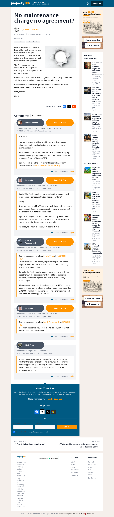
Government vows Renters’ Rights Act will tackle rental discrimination (97, 69)
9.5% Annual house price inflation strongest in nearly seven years (78, 445)
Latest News (72, 463)
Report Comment (61, 171)
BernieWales (48, 256)
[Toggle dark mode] (87, 3)
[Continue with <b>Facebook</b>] (37, 412)
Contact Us (74, 476)
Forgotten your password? (38, 432)
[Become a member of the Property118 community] (92, 22)
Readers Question (31, 29)
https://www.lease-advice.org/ (47, 165)
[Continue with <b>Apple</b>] (42, 412)
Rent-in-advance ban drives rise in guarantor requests (96, 197)
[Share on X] (69, 106)
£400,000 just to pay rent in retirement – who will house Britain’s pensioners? (97, 94)
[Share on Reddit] (74, 106)
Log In (67, 427)
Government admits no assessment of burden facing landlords (97, 119)
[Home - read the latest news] (48, 3)
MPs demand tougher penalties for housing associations (97, 249)
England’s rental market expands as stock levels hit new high (96, 174)
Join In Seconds (54, 399)
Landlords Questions (33, 42)
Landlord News (19, 42)
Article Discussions (74, 468)
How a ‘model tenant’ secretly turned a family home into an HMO (96, 142)
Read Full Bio (60, 122)
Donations (74, 473)
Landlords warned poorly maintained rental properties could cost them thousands (96, 223)
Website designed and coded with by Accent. (76, 514)
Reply (71, 171)
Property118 (37, 514)
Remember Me (21, 432)
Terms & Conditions (92, 463)
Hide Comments (38, 115)
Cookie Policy (90, 474)
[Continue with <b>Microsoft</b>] (53, 412)
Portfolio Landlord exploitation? (31, 444)
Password (38, 423)
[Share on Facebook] (64, 106)
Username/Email (19, 423)
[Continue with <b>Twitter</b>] (48, 412)
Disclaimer (92, 478)
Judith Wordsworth (51, 322)
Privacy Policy (90, 468)
